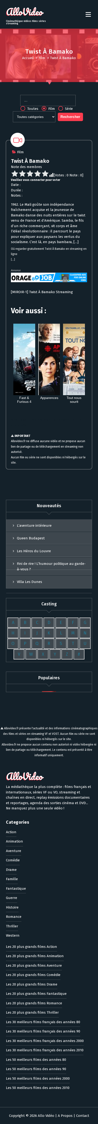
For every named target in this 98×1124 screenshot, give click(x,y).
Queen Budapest (31, 538)
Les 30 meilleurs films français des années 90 (43, 1031)
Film (42, 58)
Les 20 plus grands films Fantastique (36, 993)
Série (68, 109)
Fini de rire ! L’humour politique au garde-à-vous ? (51, 566)
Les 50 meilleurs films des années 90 (36, 1069)
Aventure (13, 851)
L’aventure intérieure (34, 525)
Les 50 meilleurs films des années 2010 (37, 1088)
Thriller (12, 926)
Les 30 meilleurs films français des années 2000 (45, 1041)
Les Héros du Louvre (34, 551)
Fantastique (16, 888)
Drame (11, 870)
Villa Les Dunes (29, 582)
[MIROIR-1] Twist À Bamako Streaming (42, 292)
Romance (13, 917)
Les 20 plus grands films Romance (34, 1003)
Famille (12, 879)
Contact (82, 1116)
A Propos (65, 1116)
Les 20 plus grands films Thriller (32, 1012)
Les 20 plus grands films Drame (31, 984)
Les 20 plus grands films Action (31, 947)
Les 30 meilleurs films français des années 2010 (44, 1050)
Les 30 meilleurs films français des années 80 (43, 1022)
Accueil (28, 58)
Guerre (11, 898)
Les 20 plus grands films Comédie (33, 975)
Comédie (13, 860)
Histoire (12, 907)
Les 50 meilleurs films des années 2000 (38, 1078)
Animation (14, 841)
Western (13, 935)
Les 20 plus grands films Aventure (34, 965)
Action (11, 832)
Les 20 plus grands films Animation (35, 956)
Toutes (32, 109)
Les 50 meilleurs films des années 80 (36, 1060)
